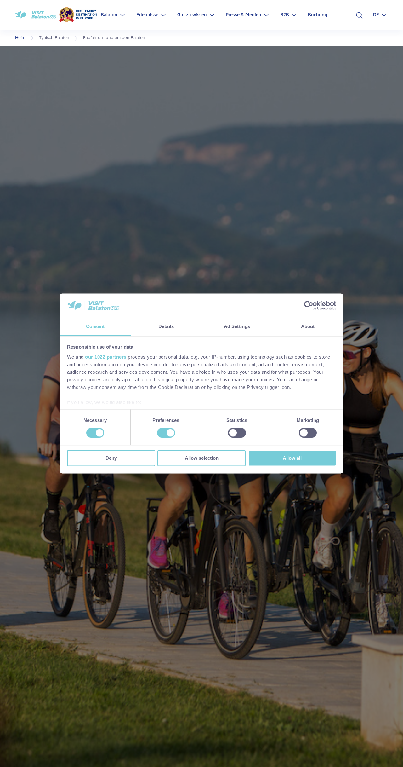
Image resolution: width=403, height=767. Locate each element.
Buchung (317, 15)
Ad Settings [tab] (237, 326)
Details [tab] (166, 326)
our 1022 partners (106, 357)
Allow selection (202, 458)
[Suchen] (359, 15)
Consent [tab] (95, 326)
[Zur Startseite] (56, 15)
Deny (111, 458)
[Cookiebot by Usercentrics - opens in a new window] (308, 305)
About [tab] (308, 326)
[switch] (166, 433)
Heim (20, 38)
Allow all (292, 458)
